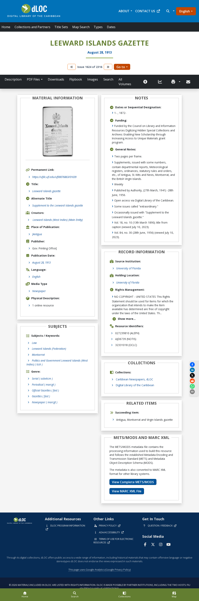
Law (34, 343)
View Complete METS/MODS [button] (133, 482)
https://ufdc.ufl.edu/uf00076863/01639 (54, 177)
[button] (170, 11)
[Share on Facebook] (194, 364)
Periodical (43, 384)
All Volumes (125, 81)
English (184, 11)
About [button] (124, 11)
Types (98, 27)
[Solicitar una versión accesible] (145, 82)
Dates (111, 27)
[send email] (194, 391)
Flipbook (75, 79)
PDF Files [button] (33, 79)
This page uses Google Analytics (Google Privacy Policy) (99, 569)
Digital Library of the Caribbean (135, 385)
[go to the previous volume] (71, 67)
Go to (120, 67)
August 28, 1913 (41, 262)
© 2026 (99, 586)
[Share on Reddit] (194, 380)
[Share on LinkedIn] (194, 370)
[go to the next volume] (108, 67)
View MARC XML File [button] (126, 491)
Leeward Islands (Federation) (49, 348)
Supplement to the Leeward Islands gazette (57, 205)
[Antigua (37, 234)
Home (6, 27)
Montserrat (38, 354)
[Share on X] (194, 375)
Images (92, 79)
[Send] (188, 82)
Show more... (127, 319)
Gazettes (41, 396)
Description (13, 79)
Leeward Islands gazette (46, 191)
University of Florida (128, 268)
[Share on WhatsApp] (194, 386)
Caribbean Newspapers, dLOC (134, 379)
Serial (42, 378)
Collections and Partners (32, 27)
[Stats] (160, 82)
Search (108, 79)
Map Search (81, 27)
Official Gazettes (45, 390)
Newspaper (39, 291)
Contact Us (145, 11)
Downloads (56, 79)
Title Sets (61, 27)
